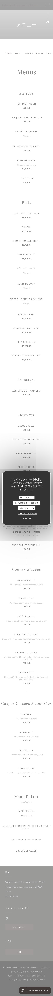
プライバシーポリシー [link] (27, 514)
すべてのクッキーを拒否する (26, 503)
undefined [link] (27, 518)
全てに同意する (26, 497)
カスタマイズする (26, 508)
